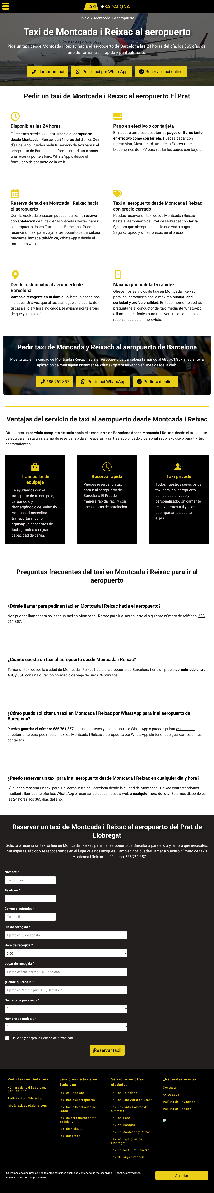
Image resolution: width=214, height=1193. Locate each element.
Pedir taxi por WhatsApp (26, 1098)
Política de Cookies (177, 1109)
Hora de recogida (19, 945)
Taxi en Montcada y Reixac (131, 1132)
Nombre (12, 872)
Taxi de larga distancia (128, 1157)
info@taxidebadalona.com (27, 1105)
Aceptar (181, 1175)
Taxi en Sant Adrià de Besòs (131, 1100)
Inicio (85, 18)
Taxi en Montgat (123, 1125)
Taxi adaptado (70, 1135)
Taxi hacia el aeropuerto (77, 1100)
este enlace (185, 729)
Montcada (102, 18)
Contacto (170, 1087)
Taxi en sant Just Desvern (130, 1150)
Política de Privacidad (179, 1101)
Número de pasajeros (22, 1000)
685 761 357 (135, 856)
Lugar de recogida (19, 964)
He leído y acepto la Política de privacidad (42, 1038)
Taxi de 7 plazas (71, 1128)
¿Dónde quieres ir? (20, 982)
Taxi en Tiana (121, 1117)
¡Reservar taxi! (107, 1050)
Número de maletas (21, 1019)
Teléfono (12, 890)
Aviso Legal (171, 1094)
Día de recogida (17, 927)
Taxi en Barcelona (124, 1092)
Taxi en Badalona (72, 1092)
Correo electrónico (20, 909)
